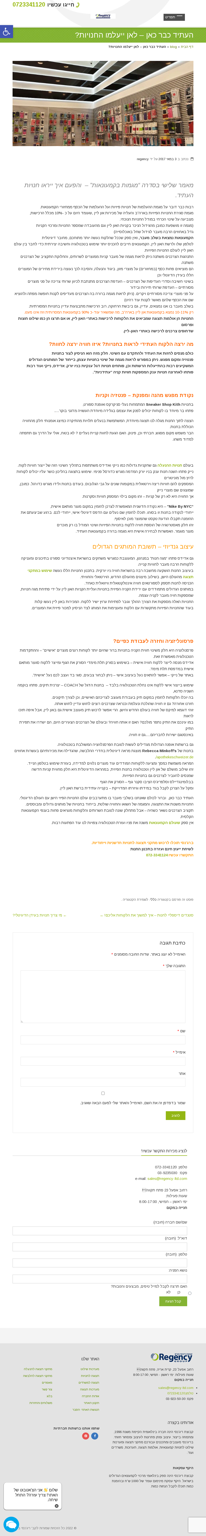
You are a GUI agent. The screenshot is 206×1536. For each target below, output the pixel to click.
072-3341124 (157, 855)
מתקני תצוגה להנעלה (38, 1369)
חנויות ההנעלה (170, 465)
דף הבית (187, 47)
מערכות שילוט (90, 1369)
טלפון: (180, 1393)
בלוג (49, 1396)
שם (181, 1031)
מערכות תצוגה (89, 1389)
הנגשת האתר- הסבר (86, 1409)
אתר (182, 1073)
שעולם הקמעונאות (164, 823)
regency (143, 159)
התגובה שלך (174, 966)
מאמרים (47, 1382)
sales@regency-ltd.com (167, 1178)
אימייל (179, 1052)
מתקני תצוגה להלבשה (37, 1376)
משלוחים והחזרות (40, 1403)
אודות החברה (90, 1396)
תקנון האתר (91, 1403)
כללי (153, 899)
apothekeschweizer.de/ (174, 757)
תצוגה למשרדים (89, 1382)
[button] (6, 31)
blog (173, 47)
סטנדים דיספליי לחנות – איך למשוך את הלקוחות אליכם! (146, 915)
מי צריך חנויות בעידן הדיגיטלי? (40, 915)
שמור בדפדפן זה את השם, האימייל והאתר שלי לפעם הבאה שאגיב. (132, 1103)
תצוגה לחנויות (90, 1376)
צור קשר (47, 1389)
